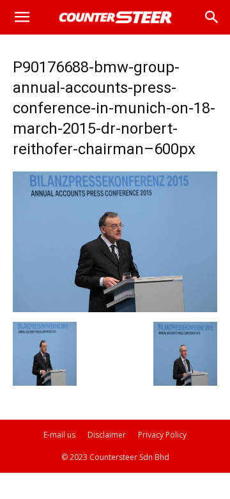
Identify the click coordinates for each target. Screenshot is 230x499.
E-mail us (59, 434)
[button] (21, 17)
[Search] (212, 17)
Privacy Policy (162, 434)
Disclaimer (107, 434)
